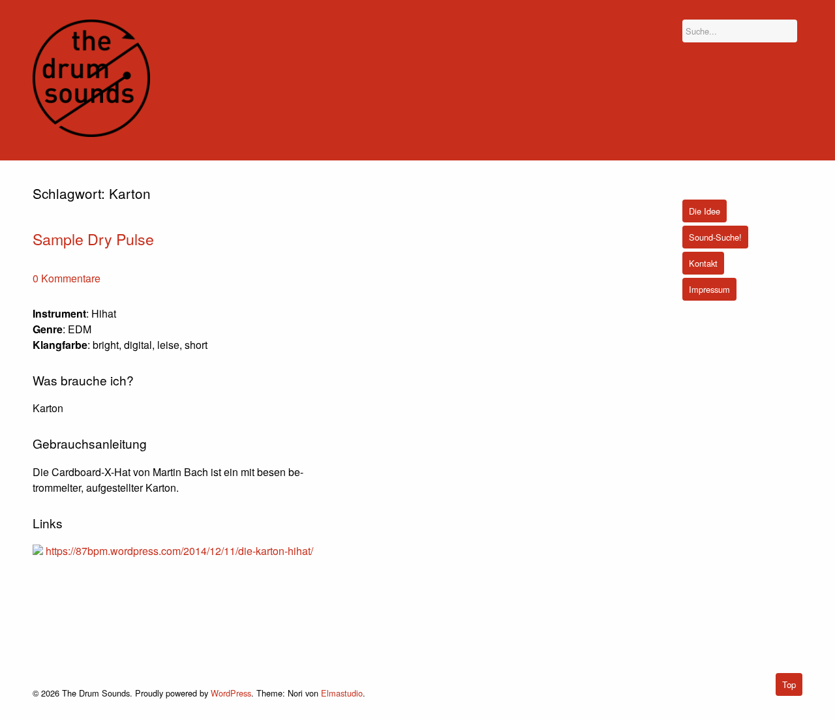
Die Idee (704, 211)
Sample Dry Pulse (93, 239)
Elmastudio (342, 693)
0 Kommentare (66, 278)
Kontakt (703, 263)
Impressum (709, 289)
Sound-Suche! (715, 237)
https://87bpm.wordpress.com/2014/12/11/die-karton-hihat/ (179, 550)
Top (789, 684)
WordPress (231, 693)
